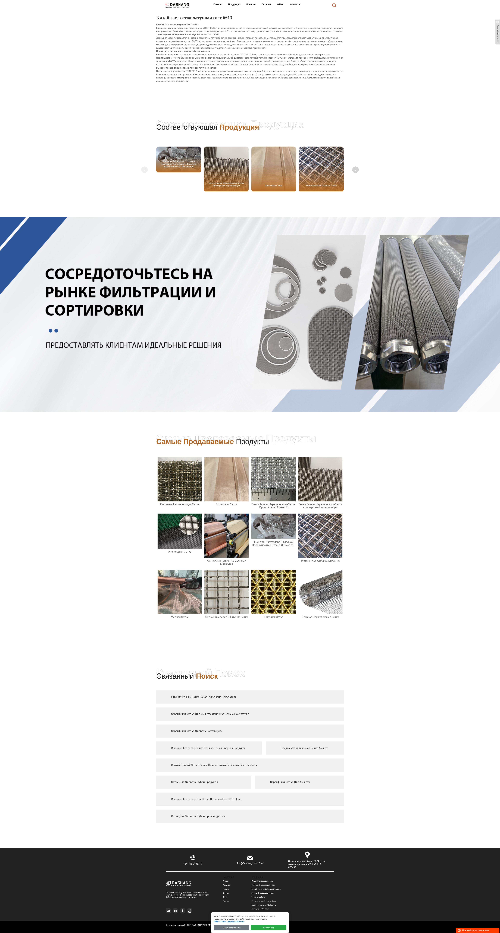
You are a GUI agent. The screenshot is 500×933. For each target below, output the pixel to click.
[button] (355, 169)
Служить (226, 893)
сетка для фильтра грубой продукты (194, 782)
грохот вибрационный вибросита (264, 905)
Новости (226, 889)
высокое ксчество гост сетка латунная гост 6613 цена (206, 799)
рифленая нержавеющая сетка (263, 885)
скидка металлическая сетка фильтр (304, 748)
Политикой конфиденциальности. (229, 922)
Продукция (227, 885)
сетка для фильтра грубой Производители (198, 816)
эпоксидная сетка (258, 897)
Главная (226, 881)
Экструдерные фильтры (260, 909)
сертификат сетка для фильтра (290, 782)
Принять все (268, 928)
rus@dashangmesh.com (250, 863)
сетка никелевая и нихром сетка (264, 901)
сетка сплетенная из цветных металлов (266, 889)
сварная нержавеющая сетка (263, 893)
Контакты (226, 901)
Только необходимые (231, 928)
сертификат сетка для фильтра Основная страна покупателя (210, 714)
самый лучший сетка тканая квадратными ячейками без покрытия (214, 765)
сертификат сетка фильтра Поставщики (196, 731)
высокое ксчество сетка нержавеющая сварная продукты (208, 748)
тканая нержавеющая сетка (262, 881)
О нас (225, 897)
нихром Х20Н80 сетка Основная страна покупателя (203, 696)
